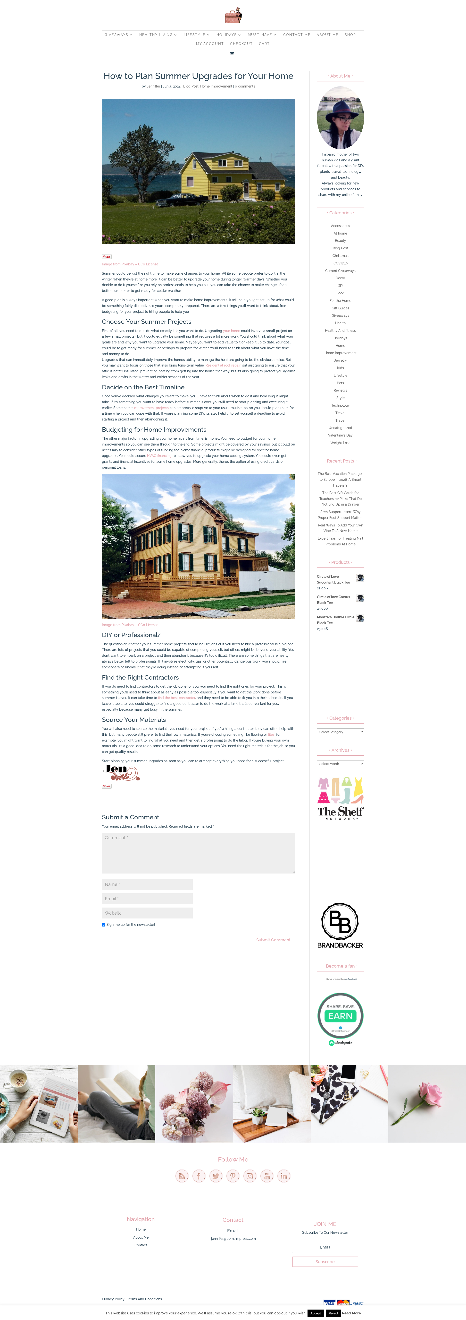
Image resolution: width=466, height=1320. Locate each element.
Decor (340, 278)
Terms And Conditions (144, 1299)
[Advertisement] (340, 672)
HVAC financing (159, 456)
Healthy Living (156, 35)
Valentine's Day (340, 435)
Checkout (241, 44)
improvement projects (151, 408)
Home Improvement (216, 86)
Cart (264, 44)
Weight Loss (340, 443)
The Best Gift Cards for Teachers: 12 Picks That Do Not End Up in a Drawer (340, 499)
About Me (328, 35)
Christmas (341, 256)
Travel (340, 413)
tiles (271, 734)
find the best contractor (176, 698)
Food (340, 293)
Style (340, 398)
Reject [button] (333, 1313)
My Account (210, 44)
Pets (340, 383)
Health (340, 323)
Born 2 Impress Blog (335, 979)
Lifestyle (195, 35)
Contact (140, 1245)
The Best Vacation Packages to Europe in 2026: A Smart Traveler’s (340, 479)
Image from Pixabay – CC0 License (130, 264)
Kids (340, 368)
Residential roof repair (223, 365)
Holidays (226, 35)
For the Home (340, 301)
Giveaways (116, 35)
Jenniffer (153, 86)
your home (231, 331)
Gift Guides (340, 308)
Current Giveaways (340, 271)
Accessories (340, 226)
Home (340, 346)
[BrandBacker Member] (340, 948)
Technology (340, 405)
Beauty (340, 241)
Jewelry (340, 360)
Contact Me (297, 35)
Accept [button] (315, 1313)
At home (340, 233)
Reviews (340, 390)
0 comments (245, 86)
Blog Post (191, 86)
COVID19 (340, 263)
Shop (350, 35)
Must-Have (260, 35)
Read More (351, 1313)
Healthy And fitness (340, 330)
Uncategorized (340, 428)
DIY (340, 286)
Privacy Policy (113, 1299)
